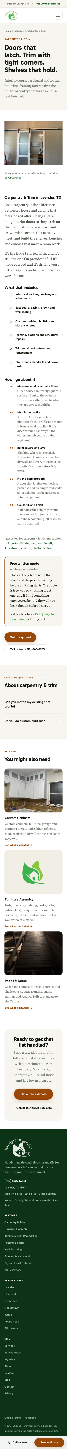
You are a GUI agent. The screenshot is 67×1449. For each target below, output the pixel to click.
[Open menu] (58, 15)
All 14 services (12, 1270)
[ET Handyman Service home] (11, 15)
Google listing (12, 1417)
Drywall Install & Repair (18, 1263)
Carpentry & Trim (14, 1222)
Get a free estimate (33, 1094)
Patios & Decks (16, 981)
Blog (7, 1379)
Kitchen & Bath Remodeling (21, 1236)
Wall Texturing (13, 1249)
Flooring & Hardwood (17, 1256)
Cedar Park (11, 1301)
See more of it (12, 177)
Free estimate (49, 1442)
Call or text (20, 1442)
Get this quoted (20, 637)
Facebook (30, 1417)
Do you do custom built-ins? (24, 721)
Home (7, 31)
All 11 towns (11, 1328)
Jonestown (11, 548)
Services (19, 31)
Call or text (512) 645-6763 (27, 649)
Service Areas (12, 1352)
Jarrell (47, 543)
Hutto (37, 548)
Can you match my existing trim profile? (27, 704)
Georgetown (33, 543)
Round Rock (11, 1321)
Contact (9, 1386)
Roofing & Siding (14, 1242)
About (8, 1366)
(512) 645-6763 (15, 1181)
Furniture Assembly (19, 899)
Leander (9, 1287)
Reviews (9, 1373)
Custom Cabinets (17, 818)
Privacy (8, 1393)
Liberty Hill (16, 543)
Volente (26, 548)
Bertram (48, 548)
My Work (9, 1359)
